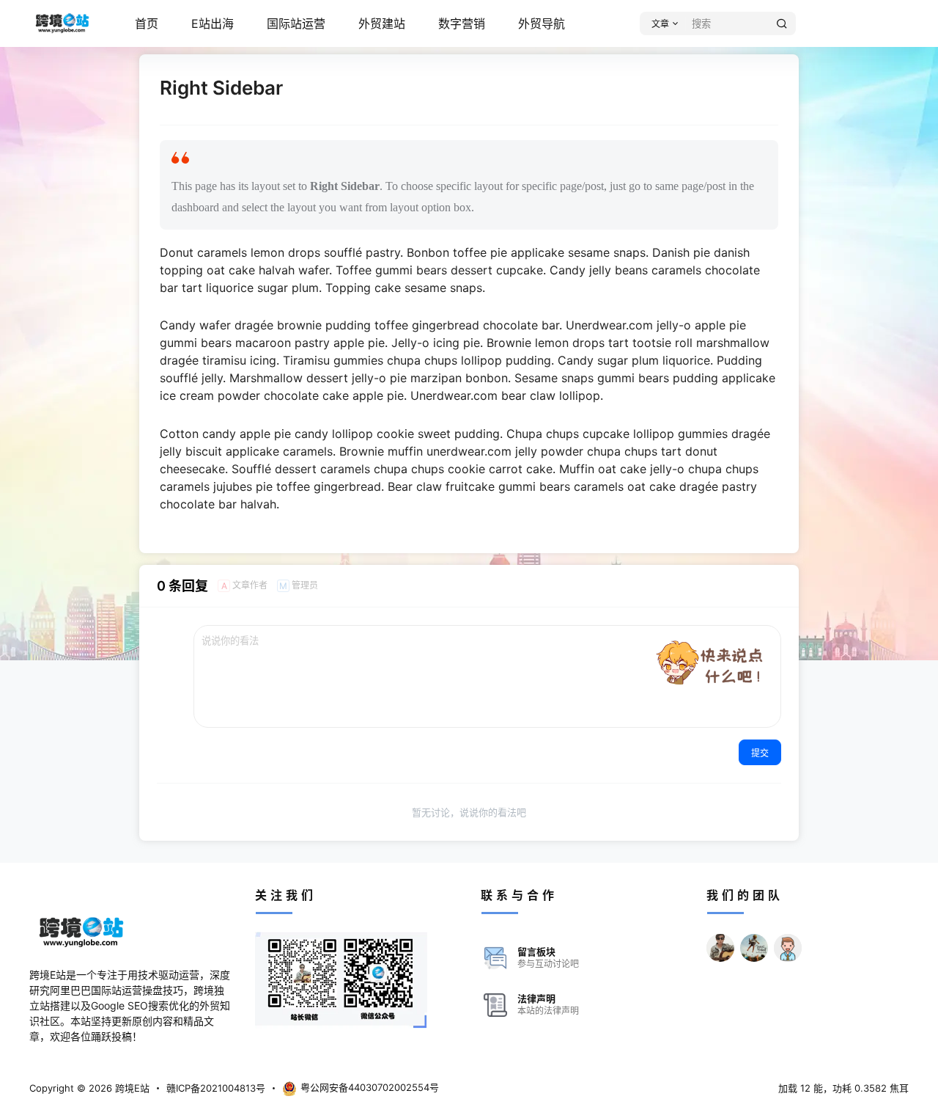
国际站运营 (296, 23)
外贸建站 (381, 23)
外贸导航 (541, 23)
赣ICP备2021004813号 (215, 1088)
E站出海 (212, 23)
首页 (146, 23)
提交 (760, 753)
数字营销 (461, 23)
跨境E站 (130, 1088)
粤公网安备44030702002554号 (369, 1087)
